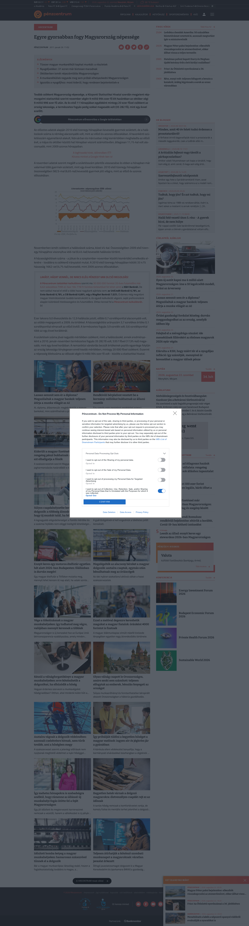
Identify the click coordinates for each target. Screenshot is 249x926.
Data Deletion (109, 512)
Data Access (125, 512)
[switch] (161, 460)
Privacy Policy (142, 512)
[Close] (176, 414)
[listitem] (125, 453)
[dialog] (126, 463)
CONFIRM (104, 502)
